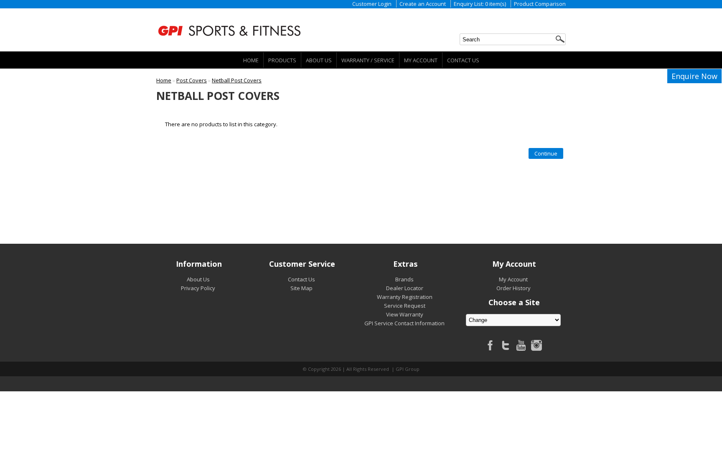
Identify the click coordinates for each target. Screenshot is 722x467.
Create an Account (422, 4)
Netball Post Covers (237, 80)
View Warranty (404, 314)
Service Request (404, 305)
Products (282, 60)
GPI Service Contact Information (404, 323)
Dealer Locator (404, 288)
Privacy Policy (198, 288)
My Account (420, 60)
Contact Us (463, 60)
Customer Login (372, 4)
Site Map (301, 288)
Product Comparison (540, 4)
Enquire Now (694, 76)
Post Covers (191, 80)
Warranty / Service (367, 60)
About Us (319, 60)
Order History (513, 288)
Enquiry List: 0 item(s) (480, 4)
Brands (404, 279)
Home (251, 60)
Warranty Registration (404, 297)
